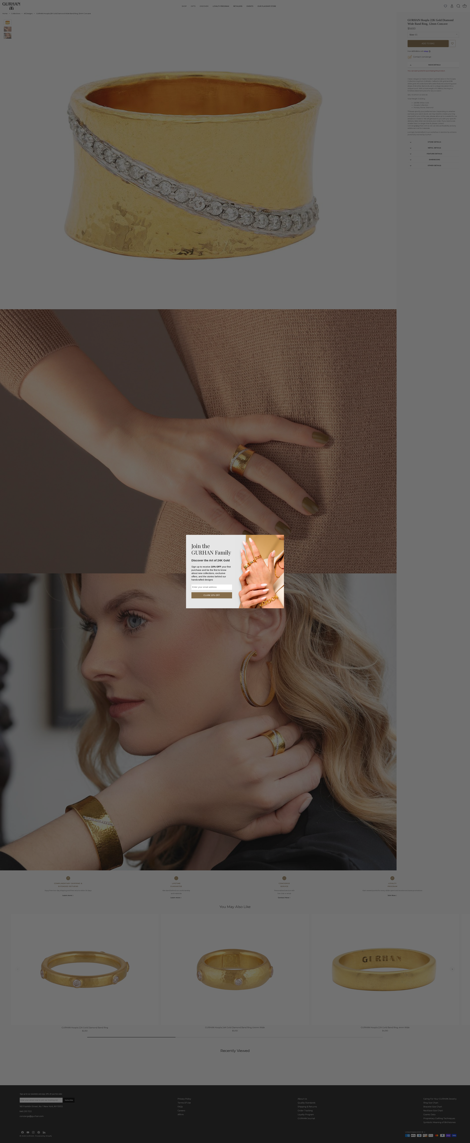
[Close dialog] (280, 539)
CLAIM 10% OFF (212, 595)
